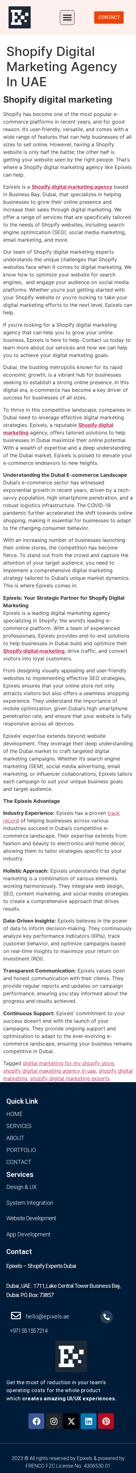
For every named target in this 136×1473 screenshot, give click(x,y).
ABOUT (15, 1138)
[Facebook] (36, 1421)
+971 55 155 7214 (28, 1330)
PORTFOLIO (21, 1150)
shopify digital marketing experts (70, 1078)
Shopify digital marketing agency (72, 187)
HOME (14, 1114)
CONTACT (18, 1162)
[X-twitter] (71, 1421)
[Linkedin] (88, 1421)
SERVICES (19, 1126)
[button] (67, 17)
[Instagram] (54, 1421)
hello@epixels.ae (47, 1316)
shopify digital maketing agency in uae (49, 1071)
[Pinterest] (106, 1421)
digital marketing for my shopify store (68, 1063)
